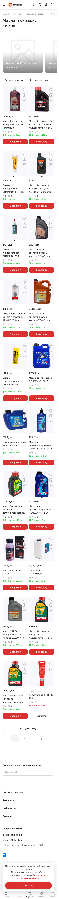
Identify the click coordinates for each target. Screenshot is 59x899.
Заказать (42, 716)
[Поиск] (40, 4)
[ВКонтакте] (4, 855)
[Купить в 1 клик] (24, 100)
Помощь (7, 816)
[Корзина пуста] (52, 4)
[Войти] (46, 4)
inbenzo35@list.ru (12, 840)
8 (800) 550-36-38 (12, 835)
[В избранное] (24, 89)
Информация (10, 808)
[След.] (41, 738)
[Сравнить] (24, 95)
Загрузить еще (28, 728)
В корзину (15, 141)
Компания (8, 800)
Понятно (28, 885)
